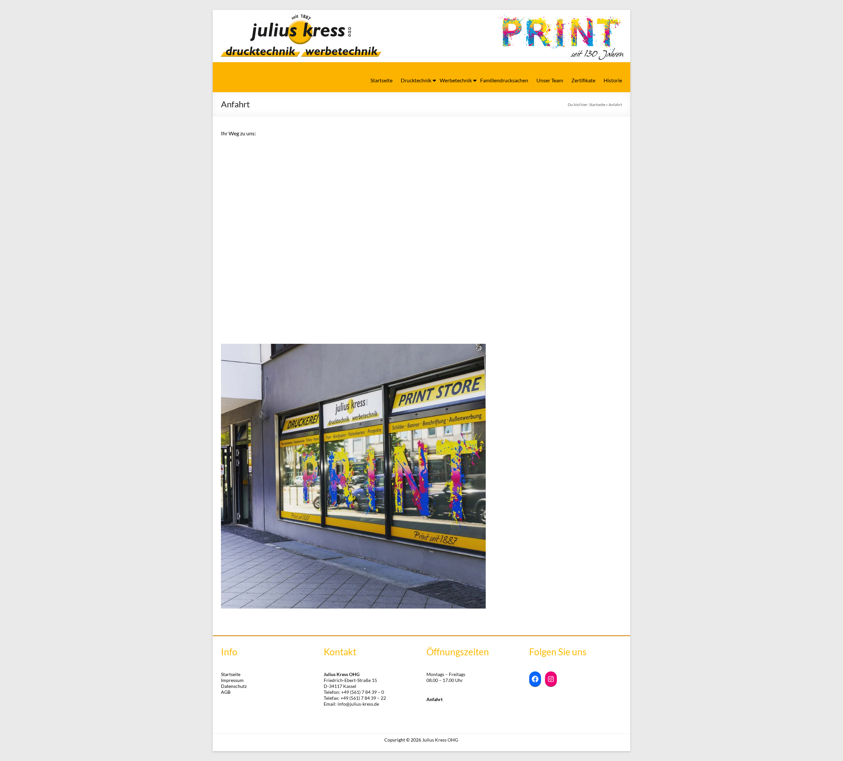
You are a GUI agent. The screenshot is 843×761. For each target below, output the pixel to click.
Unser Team (549, 80)
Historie (613, 80)
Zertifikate (583, 80)
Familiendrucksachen (504, 80)
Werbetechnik (456, 80)
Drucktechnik (416, 80)
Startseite (381, 80)
